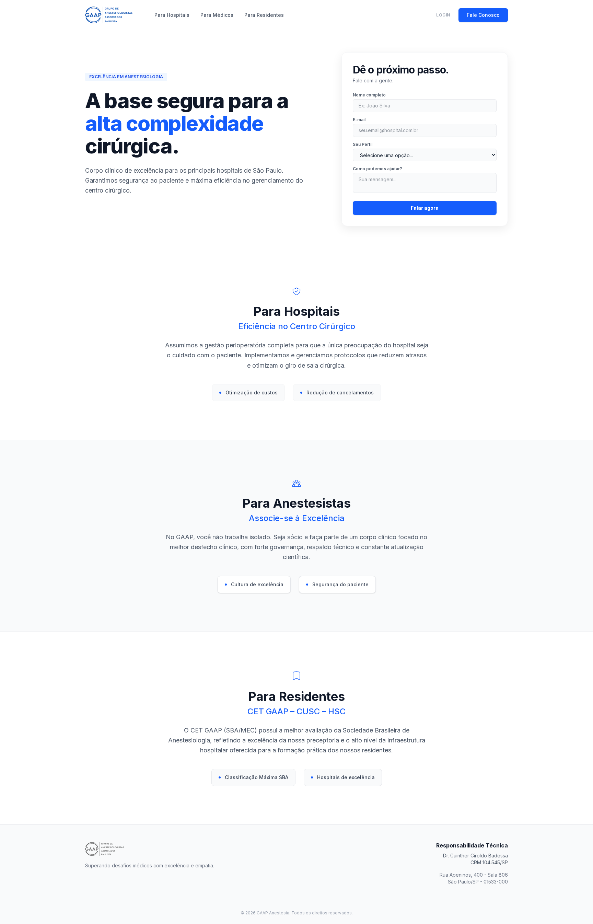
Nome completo (369, 94)
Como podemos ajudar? (377, 168)
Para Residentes (264, 15)
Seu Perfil (362, 144)
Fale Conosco (483, 15)
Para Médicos (216, 15)
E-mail (359, 119)
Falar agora (425, 208)
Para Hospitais (171, 15)
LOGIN (443, 15)
